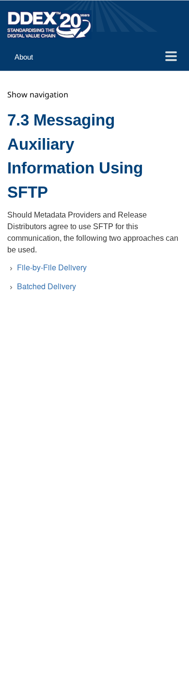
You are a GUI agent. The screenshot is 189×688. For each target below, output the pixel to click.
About (24, 57)
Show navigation (37, 94)
